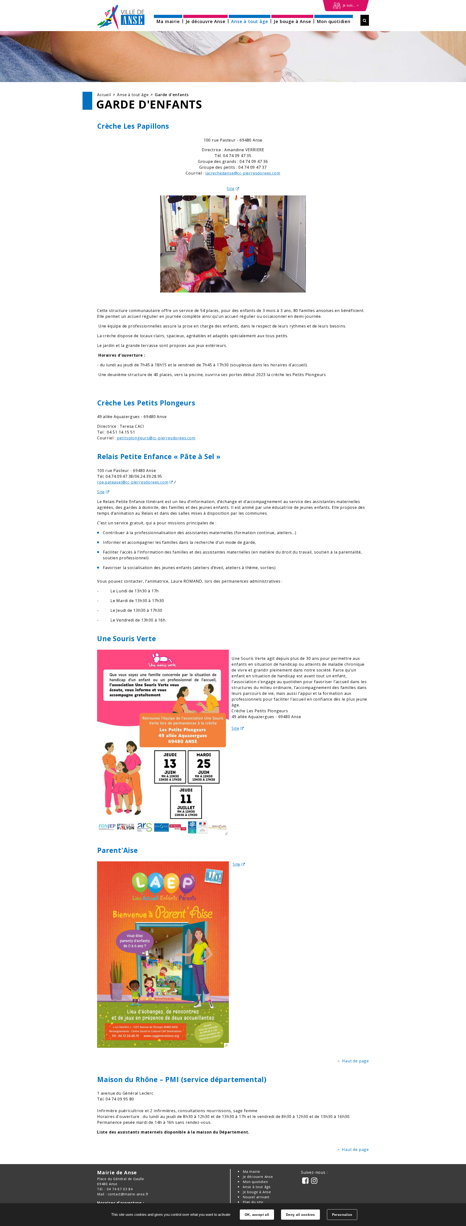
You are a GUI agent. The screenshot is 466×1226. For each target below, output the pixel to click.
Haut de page (355, 1061)
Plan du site (253, 1202)
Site (230, 188)
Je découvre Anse (258, 1176)
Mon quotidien (255, 1181)
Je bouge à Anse (257, 1192)
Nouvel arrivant (256, 1197)
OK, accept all (257, 1215)
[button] (168, 20)
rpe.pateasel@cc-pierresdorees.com (132, 482)
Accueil (104, 94)
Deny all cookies (300, 1215)
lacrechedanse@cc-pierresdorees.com (242, 173)
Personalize (342, 1215)
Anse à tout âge (133, 94)
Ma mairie (251, 1171)
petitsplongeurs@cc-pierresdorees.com (156, 438)
